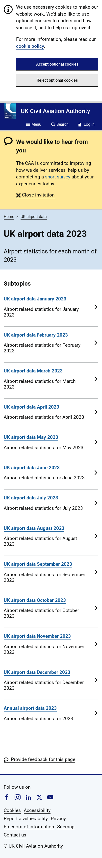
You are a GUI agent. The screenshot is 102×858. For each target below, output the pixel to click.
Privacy (58, 818)
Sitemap (66, 827)
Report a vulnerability (26, 818)
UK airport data (34, 216)
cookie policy (30, 46)
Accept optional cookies (57, 64)
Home (9, 216)
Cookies (12, 810)
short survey (57, 177)
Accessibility (37, 810)
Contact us (15, 835)
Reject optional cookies (57, 80)
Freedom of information (29, 827)
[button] (35, 195)
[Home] (10, 111)
